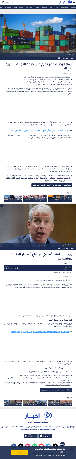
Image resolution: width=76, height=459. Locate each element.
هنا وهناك (8, 7)
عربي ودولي (29, 7)
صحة (50, 7)
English (7, 2)
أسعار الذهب (64, 7)
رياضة (15, 7)
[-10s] (65, 268)
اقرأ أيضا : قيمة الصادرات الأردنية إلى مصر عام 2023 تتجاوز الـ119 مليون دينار (40, 130)
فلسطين (44, 7)
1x (11, 268)
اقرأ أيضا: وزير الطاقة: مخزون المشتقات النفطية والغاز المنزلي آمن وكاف (40, 332)
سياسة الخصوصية (41, 455)
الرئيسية (73, 7)
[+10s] (69, 268)
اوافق (19, 452)
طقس (37, 7)
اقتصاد (21, 7)
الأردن (56, 7)
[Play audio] (6, 268)
